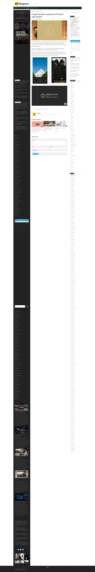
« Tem (21, 232)
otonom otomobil (75, 29)
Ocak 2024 (72, 241)
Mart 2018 (72, 400)
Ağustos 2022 (73, 280)
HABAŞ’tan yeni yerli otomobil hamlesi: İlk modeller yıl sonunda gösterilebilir (75, 60)
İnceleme (17, 160)
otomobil (78, 28)
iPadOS (17, 345)
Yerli (36, 8)
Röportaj (17, 183)
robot (73, 30)
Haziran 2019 (73, 366)
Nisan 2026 (72, 184)
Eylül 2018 (72, 387)
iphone (71, 26)
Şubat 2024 (72, 239)
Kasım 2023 (72, 246)
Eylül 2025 (72, 200)
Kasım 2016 (72, 437)
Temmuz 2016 (73, 446)
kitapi (78, 26)
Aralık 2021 (72, 298)
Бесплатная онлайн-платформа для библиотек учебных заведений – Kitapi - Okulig (22, 113)
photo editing (45, 109)
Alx (25, 569)
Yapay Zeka (17, 208)
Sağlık (17, 185)
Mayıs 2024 (72, 234)
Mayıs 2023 (72, 259)
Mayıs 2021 (72, 314)
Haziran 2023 (73, 257)
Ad (33, 146)
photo (41, 109)
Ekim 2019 (72, 357)
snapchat (71, 31)
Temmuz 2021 (73, 309)
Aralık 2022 (72, 271)
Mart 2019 (72, 373)
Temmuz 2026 (73, 177)
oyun (78, 29)
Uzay (16, 203)
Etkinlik (17, 146)
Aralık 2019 (72, 353)
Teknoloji (17, 196)
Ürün (16, 199)
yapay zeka (75, 34)
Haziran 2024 (73, 232)
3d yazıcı (71, 18)
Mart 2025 (72, 214)
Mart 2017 (72, 428)
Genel (17, 153)
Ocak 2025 (72, 218)
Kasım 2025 (72, 196)
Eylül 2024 (72, 225)
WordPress (20, 569)
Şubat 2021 (72, 321)
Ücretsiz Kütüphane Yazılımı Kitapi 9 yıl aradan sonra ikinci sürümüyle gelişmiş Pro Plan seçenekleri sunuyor (21, 105)
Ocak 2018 (72, 405)
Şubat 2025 (72, 216)
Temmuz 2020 (73, 337)
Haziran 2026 (73, 180)
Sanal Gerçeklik (18, 373)
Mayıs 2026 (72, 182)
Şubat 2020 (72, 348)
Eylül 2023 (72, 250)
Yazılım (15, 8)
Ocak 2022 (72, 296)
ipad (76, 25)
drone (71, 21)
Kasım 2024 (72, 221)
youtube (74, 35)
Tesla (74, 33)
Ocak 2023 (72, 268)
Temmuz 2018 (73, 391)
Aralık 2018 (72, 380)
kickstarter (76, 26)
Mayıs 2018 (72, 396)
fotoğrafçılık (38, 109)
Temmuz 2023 (73, 255)
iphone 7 (74, 26)
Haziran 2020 (73, 339)
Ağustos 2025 (73, 202)
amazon (77, 18)
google (72, 24)
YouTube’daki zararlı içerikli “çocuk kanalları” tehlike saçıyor (22, 33)
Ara (15, 304)
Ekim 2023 (72, 248)
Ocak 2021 (72, 323)
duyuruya (42, 48)
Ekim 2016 (72, 439)
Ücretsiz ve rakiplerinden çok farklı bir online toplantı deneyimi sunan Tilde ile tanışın (37, 130)
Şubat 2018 (72, 403)
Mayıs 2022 (72, 287)
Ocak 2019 (72, 378)
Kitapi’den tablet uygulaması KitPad (21, 126)
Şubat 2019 (72, 375)
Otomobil (17, 176)
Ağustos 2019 (73, 362)
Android (27, 8)
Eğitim (17, 142)
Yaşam (17, 210)
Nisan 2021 (72, 316)
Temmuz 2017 (73, 419)
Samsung (75, 30)
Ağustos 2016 (73, 444)
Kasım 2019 (72, 355)
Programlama (18, 180)
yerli (77, 34)
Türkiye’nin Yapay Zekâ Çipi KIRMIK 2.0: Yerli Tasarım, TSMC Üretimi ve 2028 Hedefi (74, 75)
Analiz (17, 135)
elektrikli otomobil (75, 21)
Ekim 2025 (72, 198)
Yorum (34, 139)
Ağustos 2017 (73, 416)
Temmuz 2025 (73, 205)
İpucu (16, 164)
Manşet (17, 171)
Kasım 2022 (72, 273)
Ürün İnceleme (18, 201)
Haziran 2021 (73, 312)
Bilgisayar (17, 137)
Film (16, 327)
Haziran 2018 (73, 394)
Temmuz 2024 (73, 230)
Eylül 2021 (72, 305)
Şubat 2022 (72, 293)
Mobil (38, 11)
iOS (24, 8)
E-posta (51, 146)
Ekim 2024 (72, 223)
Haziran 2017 (73, 421)
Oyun (22, 8)
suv (73, 31)
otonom (71, 29)
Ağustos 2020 (73, 334)
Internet (17, 162)
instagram (72, 25)
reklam (71, 30)
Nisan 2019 (72, 371)
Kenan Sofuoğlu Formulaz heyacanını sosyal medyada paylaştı (48, 129)
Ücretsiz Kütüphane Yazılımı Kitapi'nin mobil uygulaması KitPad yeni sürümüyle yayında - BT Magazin (21, 129)
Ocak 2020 (72, 350)
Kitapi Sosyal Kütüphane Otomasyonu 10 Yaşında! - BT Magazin (21, 108)
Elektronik (32, 8)
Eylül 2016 (72, 441)
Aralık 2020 (72, 325)
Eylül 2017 (72, 414)
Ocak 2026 (72, 191)
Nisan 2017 (72, 425)
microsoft (74, 28)
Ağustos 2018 (73, 389)
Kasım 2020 (72, 328)
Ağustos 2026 (73, 175)
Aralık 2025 (72, 193)
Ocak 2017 (72, 432)
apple (74, 20)
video (79, 33)
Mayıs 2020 (72, 341)
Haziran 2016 (73, 448)
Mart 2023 (72, 264)
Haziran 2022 (73, 284)
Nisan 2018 (72, 398)
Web (16, 205)
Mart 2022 (72, 291)
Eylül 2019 (72, 359)
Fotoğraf (17, 151)
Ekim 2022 (72, 275)
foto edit (35, 109)
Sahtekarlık (17, 187)
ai (72, 18)
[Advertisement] (22, 62)
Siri (77, 30)
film (76, 22)
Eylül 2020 (72, 332)
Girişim (19, 8)
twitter (76, 33)
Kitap (16, 169)
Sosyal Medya (18, 192)
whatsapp (71, 34)
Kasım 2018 (72, 382)
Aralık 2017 (72, 407)
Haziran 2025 (73, 207)
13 (21, 226)
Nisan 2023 (72, 262)
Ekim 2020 (72, 330)
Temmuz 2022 (73, 282)
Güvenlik (17, 158)
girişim (78, 22)
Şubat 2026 (72, 189)
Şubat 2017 (72, 430)
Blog (16, 139)
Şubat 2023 (72, 266)
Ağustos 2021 (73, 307)
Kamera (17, 167)
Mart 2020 (72, 346)
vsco (48, 109)
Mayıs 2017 (72, 423)
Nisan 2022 (72, 289)
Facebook (74, 22)
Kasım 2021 (72, 300)
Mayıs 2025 (72, 209)
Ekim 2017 (72, 412)
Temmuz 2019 (73, 364)
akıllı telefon (74, 18)
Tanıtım (17, 194)
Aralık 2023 (72, 243)
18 (17, 227)
